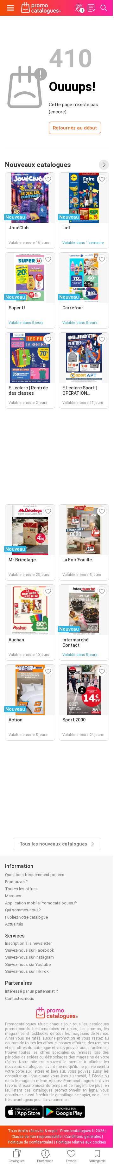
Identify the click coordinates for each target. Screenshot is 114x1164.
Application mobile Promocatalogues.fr (41, 903)
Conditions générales (82, 1136)
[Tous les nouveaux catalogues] (104, 165)
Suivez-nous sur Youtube (28, 964)
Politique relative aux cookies (81, 1142)
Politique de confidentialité (30, 1142)
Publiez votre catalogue (26, 917)
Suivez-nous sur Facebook (29, 950)
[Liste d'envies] (91, 8)
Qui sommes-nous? (23, 910)
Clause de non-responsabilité (36, 1136)
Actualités (14, 924)
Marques (13, 895)
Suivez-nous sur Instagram (29, 957)
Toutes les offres (21, 888)
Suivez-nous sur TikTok (27, 971)
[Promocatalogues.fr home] (41, 8)
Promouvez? (16, 881)
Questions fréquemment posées (34, 874)
